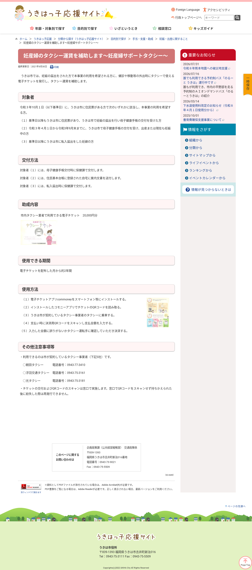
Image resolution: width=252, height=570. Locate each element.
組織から (195, 140)
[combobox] (219, 17)
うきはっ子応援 (43, 39)
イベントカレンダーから (207, 178)
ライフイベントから (204, 163)
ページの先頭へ (237, 506)
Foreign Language (187, 9)
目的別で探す (118, 39)
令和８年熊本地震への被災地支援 (205, 68)
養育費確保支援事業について (202, 120)
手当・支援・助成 (142, 39)
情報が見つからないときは (211, 190)
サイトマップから (202, 155)
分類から (195, 148)
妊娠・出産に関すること (173, 39)
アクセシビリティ (218, 10)
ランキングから (200, 170)
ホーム (23, 39)
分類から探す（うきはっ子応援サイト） (81, 39)
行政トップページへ (188, 17)
